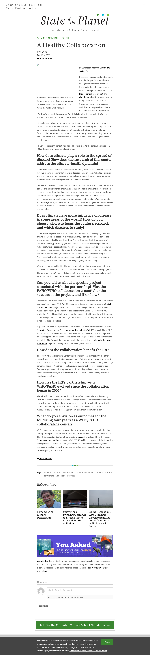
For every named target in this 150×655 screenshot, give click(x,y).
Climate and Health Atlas (48, 440)
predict (44, 202)
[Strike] (58, 597)
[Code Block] (72, 597)
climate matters (59, 472)
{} (78, 597)
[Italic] (52, 597)
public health (71, 475)
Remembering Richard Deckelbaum (45, 514)
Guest (43, 52)
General (53, 38)
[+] (81, 597)
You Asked (41, 561)
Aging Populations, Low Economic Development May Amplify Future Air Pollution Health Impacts (100, 519)
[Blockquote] (68, 597)
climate (47, 472)
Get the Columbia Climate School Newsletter (75, 625)
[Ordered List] (62, 597)
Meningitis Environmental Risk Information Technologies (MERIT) (65, 330)
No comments (45, 58)
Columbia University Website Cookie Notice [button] (88, 650)
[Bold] (49, 597)
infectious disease (75, 472)
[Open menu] (143, 5)
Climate (42, 38)
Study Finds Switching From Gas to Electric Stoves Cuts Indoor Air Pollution (74, 517)
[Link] (75, 597)
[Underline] (55, 597)
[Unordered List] (65, 597)
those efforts (83, 437)
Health (64, 38)
